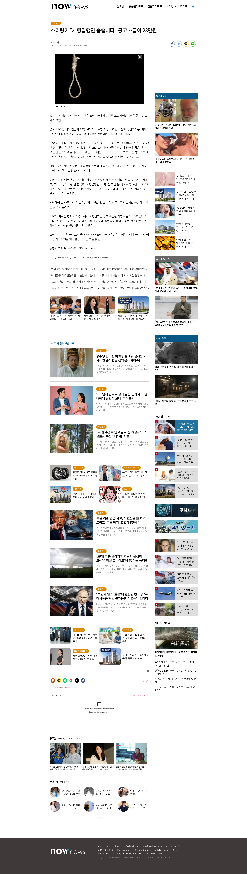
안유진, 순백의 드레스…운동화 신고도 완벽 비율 (139, 808)
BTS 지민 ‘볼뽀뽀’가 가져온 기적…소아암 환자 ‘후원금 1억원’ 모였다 (129, 768)
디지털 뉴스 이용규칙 (168, 846)
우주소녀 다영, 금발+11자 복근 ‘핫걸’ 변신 (105, 792)
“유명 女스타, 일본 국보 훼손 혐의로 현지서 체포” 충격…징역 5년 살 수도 (63, 768)
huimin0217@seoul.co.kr (80, 248)
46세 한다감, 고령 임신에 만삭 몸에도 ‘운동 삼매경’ (139, 793)
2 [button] (99, 818)
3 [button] (101, 818)
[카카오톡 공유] (186, 45)
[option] (63, 758)
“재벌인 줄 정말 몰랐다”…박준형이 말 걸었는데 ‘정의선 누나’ (71, 808)
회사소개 (108, 846)
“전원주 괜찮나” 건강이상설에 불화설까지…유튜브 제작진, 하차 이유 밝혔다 (96, 768)
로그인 (100, 846)
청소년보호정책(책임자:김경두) (148, 846)
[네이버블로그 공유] (193, 45)
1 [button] (97, 818)
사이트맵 (181, 846)
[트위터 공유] (179, 45)
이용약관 (116, 846)
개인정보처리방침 (128, 846)
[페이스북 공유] (172, 45)
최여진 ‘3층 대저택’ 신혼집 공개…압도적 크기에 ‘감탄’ (71, 793)
